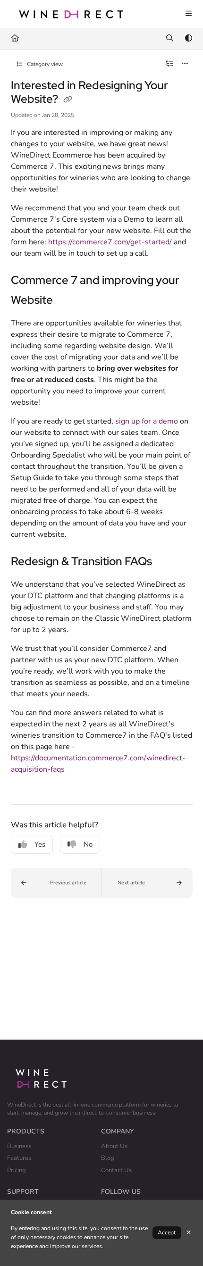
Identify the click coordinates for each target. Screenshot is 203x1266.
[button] (56, 883)
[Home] (71, 14)
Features (19, 1158)
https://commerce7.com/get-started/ (110, 242)
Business (19, 1146)
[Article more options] (185, 64)
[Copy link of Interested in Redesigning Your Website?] (68, 100)
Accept (167, 1232)
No (88, 844)
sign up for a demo (146, 421)
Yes (39, 844)
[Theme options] (188, 38)
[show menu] (188, 14)
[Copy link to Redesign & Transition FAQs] (169, 562)
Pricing (16, 1170)
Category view (44, 64)
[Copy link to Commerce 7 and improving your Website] (67, 300)
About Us (114, 1146)
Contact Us (116, 1170)
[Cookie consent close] (188, 1232)
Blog (107, 1158)
